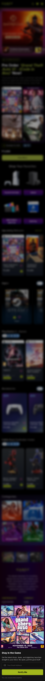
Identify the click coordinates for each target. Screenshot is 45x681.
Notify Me (22, 672)
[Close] (41, 608)
